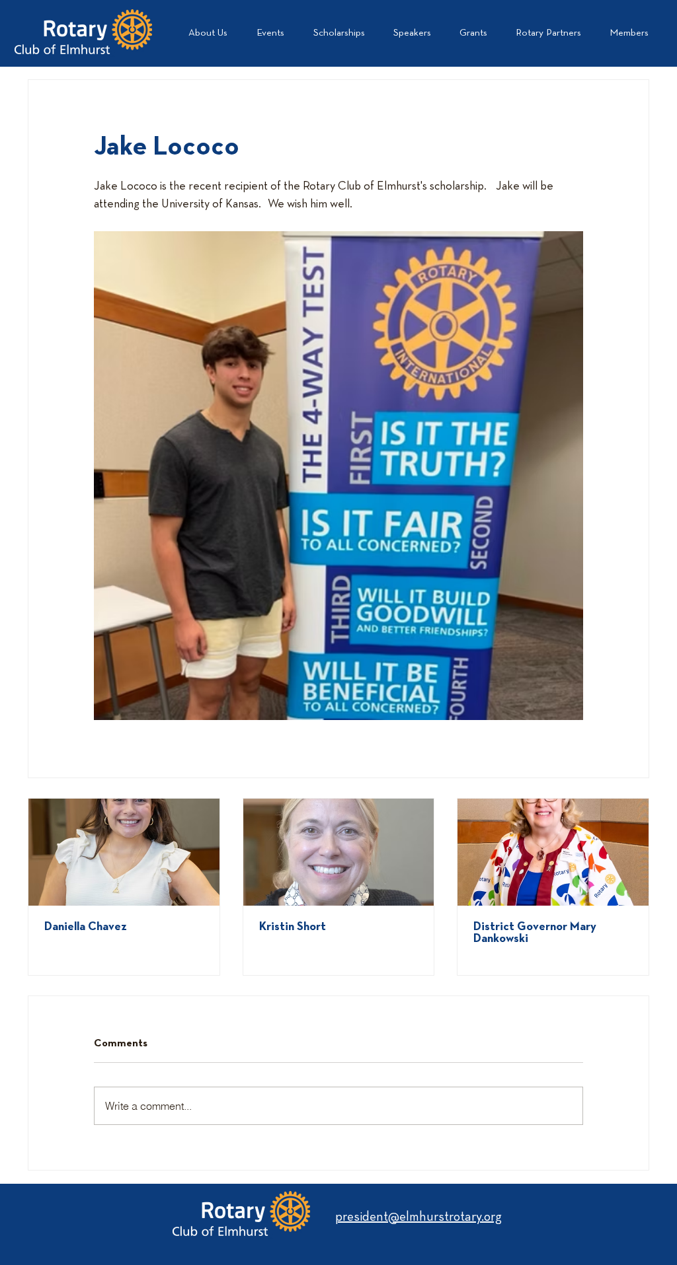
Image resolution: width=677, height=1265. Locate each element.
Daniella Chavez (85, 927)
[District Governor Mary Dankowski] (553, 852)
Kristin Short (292, 927)
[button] (548, 33)
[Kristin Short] (338, 852)
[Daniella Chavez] (123, 852)
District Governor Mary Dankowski (534, 933)
